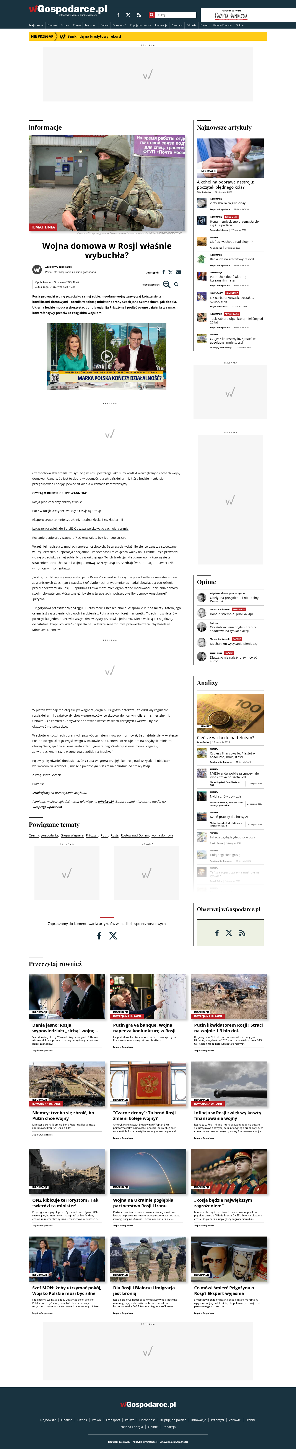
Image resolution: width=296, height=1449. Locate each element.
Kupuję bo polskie (140, 25)
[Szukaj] (152, 15)
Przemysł (176, 25)
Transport (91, 25)
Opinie (240, 25)
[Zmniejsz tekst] (176, 284)
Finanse (52, 25)
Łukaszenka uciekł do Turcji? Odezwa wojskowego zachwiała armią (80, 528)
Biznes (65, 25)
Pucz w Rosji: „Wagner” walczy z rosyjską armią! (66, 511)
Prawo (77, 25)
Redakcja (169, 1427)
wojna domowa (162, 835)
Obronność (119, 25)
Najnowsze (36, 25)
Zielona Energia (222, 25)
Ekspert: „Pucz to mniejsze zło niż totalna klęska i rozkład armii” (78, 520)
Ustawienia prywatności (173, 1441)
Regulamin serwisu (119, 1441)
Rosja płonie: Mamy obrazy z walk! (57, 502)
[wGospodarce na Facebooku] (118, 15)
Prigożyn (92, 835)
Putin (104, 835)
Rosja (115, 835)
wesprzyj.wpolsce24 (47, 807)
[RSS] (139, 15)
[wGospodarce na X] (128, 15)
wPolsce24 (106, 801)
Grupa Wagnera (72, 835)
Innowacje (161, 25)
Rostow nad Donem (135, 835)
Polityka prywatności (144, 1441)
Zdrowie (191, 25)
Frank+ (204, 25)
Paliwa (105, 25)
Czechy (34, 835)
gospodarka (49, 835)
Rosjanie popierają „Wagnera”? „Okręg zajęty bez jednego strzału (79, 538)
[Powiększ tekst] (167, 285)
